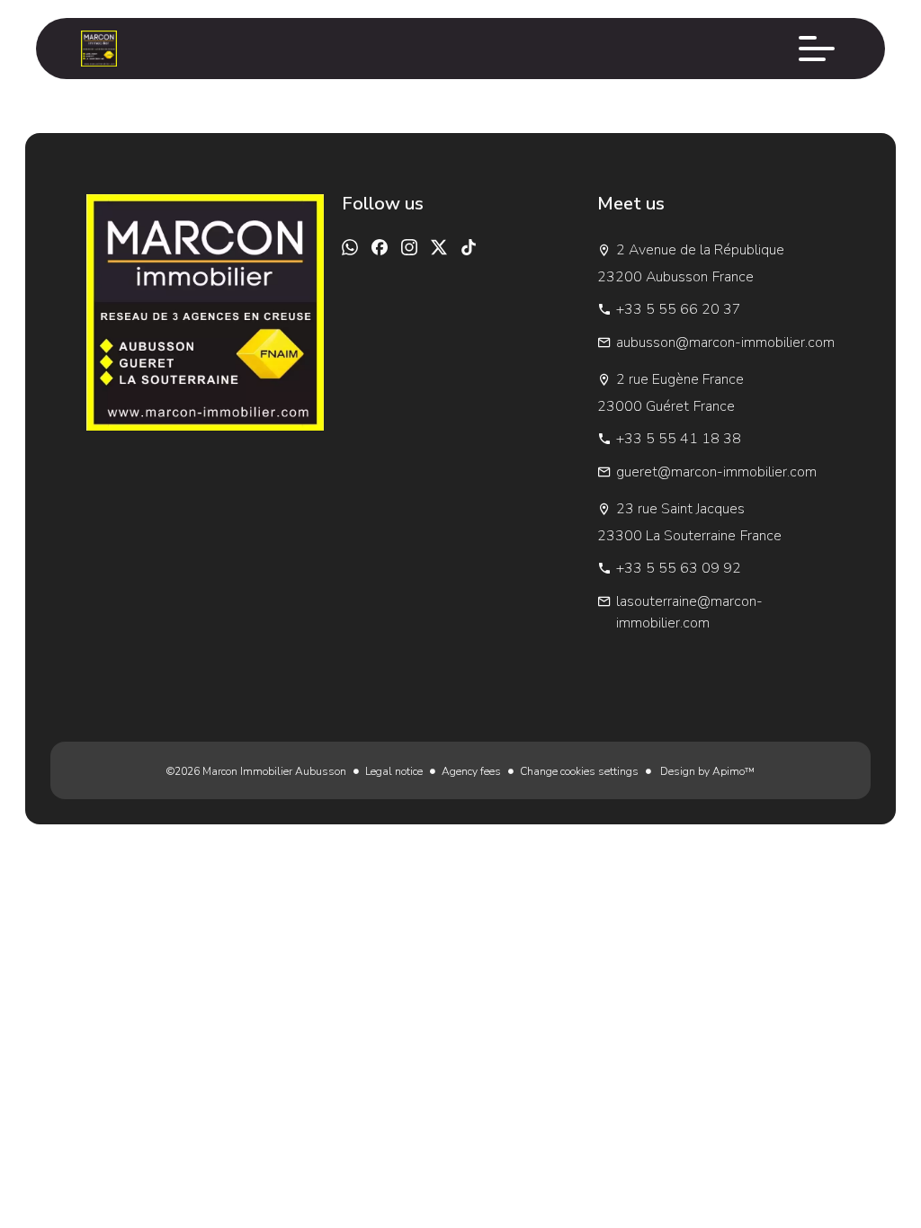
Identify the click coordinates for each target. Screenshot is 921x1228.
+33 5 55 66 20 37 (678, 309)
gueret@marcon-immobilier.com (716, 472)
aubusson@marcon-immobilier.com (725, 342)
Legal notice (394, 771)
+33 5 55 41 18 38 (678, 439)
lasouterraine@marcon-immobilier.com (689, 612)
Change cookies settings (579, 771)
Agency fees (471, 771)
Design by (706, 771)
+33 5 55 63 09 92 (678, 568)
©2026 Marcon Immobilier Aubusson (256, 771)
